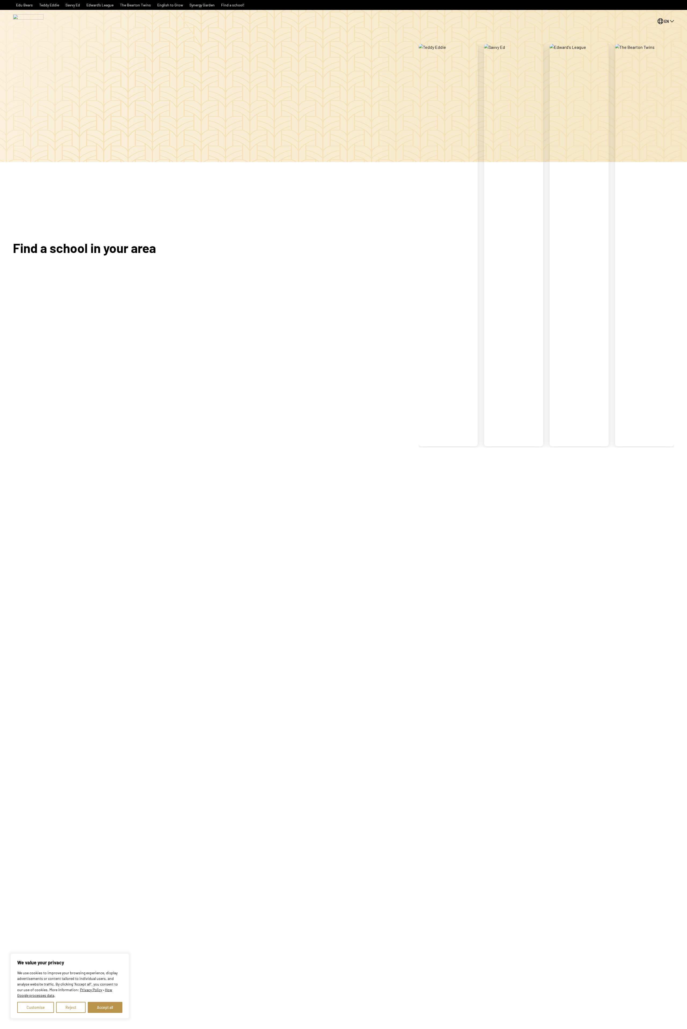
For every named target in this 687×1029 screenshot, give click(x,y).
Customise (36, 1007)
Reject (70, 1007)
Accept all (105, 1007)
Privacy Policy (91, 989)
